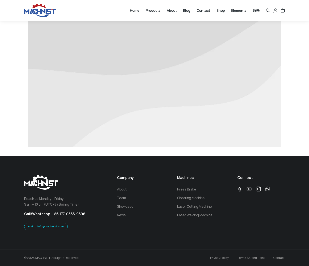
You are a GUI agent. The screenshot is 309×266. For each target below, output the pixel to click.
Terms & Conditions (251, 258)
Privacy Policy (219, 258)
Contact (279, 258)
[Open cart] (283, 10)
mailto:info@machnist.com (46, 226)
